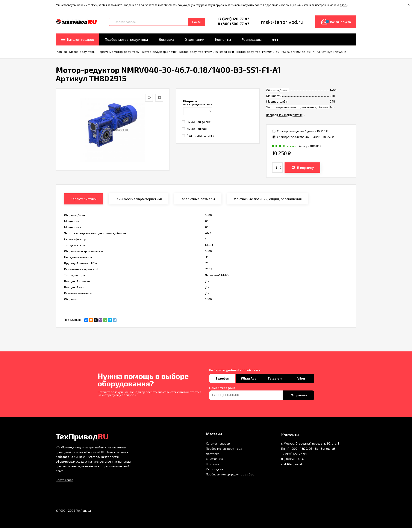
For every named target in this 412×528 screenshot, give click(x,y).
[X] (96, 320)
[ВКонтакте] (86, 320)
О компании (214, 459)
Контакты (213, 464)
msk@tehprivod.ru (293, 464)
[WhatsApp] (105, 320)
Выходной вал (196, 128)
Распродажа (215, 469)
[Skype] (110, 320)
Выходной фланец (199, 122)
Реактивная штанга (200, 135)
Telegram (275, 378)
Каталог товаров (218, 443)
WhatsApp (248, 378)
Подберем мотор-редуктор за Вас (230, 474)
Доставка (212, 453)
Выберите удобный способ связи (235, 370)
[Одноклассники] (91, 320)
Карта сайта (64, 480)
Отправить (299, 395)
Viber (301, 378)
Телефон (222, 378)
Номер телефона (222, 387)
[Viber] (100, 320)
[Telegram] (115, 320)
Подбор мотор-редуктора (224, 448)
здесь (343, 5)
